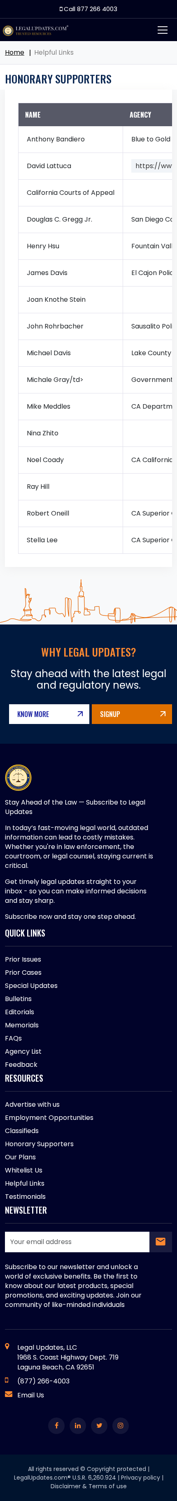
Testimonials (25, 1196)
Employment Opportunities (49, 1117)
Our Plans (20, 1157)
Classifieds (22, 1131)
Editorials (19, 1012)
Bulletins (18, 999)
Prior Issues (23, 959)
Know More (33, 714)
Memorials (22, 1025)
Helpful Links (24, 1183)
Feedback (21, 1064)
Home (14, 52)
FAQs (13, 1038)
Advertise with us (32, 1104)
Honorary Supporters (39, 1144)
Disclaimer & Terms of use (89, 1486)
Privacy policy (140, 1477)
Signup (110, 714)
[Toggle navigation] (162, 30)
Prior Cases (23, 972)
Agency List (23, 1051)
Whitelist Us (23, 1170)
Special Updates (31, 985)
